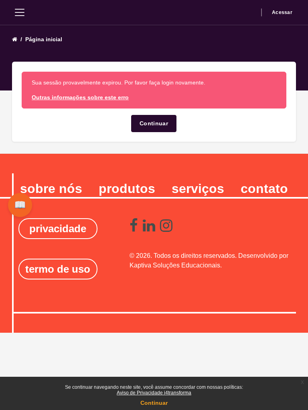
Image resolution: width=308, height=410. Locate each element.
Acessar (282, 12)
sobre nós (51, 188)
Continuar (154, 123)
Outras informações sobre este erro (80, 97)
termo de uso (57, 269)
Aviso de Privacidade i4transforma (154, 393)
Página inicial (43, 39)
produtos (127, 188)
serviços (198, 188)
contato (264, 188)
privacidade (57, 228)
